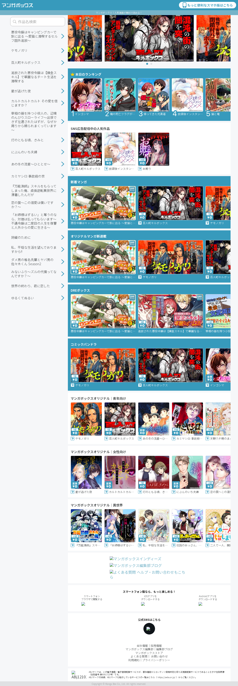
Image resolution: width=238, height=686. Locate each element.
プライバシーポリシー (156, 660)
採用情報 (156, 645)
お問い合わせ (159, 656)
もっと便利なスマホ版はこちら (210, 5)
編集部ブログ (164, 649)
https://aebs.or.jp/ (166, 677)
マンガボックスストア (149, 653)
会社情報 (142, 645)
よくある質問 (139, 656)
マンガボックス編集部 (139, 649)
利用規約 (133, 660)
